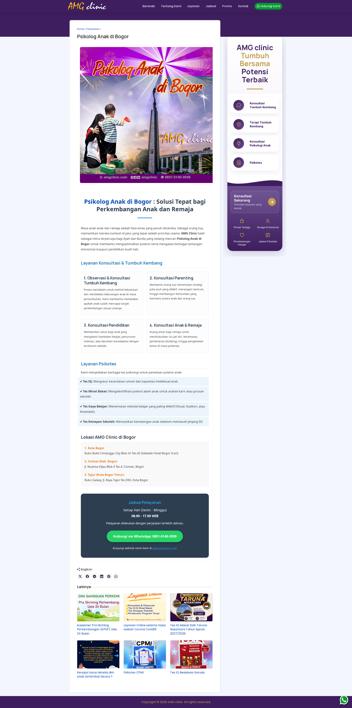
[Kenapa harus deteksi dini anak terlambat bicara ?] (98, 654)
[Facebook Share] (87, 576)
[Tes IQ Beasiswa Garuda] (191, 654)
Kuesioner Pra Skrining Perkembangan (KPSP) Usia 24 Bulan (97, 629)
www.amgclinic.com (165, 548)
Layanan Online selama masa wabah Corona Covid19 (145, 627)
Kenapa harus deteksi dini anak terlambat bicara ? (95, 675)
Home (80, 29)
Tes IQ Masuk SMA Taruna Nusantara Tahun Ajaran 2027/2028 (188, 629)
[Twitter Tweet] (80, 576)
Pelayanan (93, 29)
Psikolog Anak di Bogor (103, 36)
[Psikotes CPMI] (145, 654)
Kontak (243, 6)
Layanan (193, 6)
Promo (227, 6)
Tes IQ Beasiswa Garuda (187, 673)
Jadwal (211, 6)
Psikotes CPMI (134, 673)
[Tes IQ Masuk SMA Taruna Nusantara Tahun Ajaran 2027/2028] (191, 607)
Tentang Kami (171, 6)
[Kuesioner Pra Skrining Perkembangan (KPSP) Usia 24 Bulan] (98, 607)
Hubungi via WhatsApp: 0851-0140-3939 (145, 536)
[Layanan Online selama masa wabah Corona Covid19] (145, 607)
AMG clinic (175, 702)
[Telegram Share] (94, 576)
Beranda (148, 6)
